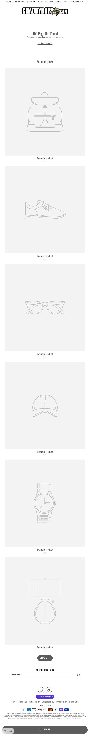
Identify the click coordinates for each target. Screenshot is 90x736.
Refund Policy (34, 701)
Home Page (23, 701)
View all (45, 657)
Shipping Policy (48, 701)
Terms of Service (45, 705)
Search (14, 701)
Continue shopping (45, 42)
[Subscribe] (78, 674)
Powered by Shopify (76, 718)
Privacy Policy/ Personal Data (67, 701)
